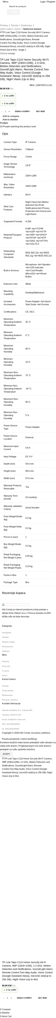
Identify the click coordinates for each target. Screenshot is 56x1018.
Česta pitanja (7, 690)
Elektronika (26, 25)
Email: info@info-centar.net (13, 719)
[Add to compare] (5, 1004)
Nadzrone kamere (32, 29)
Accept (6, 754)
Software (6, 651)
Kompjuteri (6, 632)
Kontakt (5, 686)
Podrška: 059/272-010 (11, 715)
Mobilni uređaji (8, 642)
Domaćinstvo (7, 646)
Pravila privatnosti (10, 739)
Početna (4, 25)
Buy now (40, 111)
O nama (5, 671)
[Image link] (15, 605)
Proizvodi (6, 666)
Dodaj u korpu (22, 111)
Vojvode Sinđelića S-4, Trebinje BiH (17, 710)
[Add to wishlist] (12, 1004)
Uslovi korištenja (29, 739)
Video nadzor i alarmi (10, 29)
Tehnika (14, 25)
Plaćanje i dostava (10, 700)
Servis (4, 675)
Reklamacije (7, 695)
